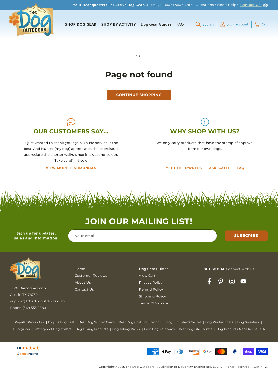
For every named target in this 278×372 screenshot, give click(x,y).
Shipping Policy (152, 296)
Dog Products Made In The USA (241, 329)
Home (80, 269)
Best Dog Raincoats (160, 329)
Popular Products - (30, 322)
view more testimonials (71, 168)
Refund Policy (151, 289)
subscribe (246, 235)
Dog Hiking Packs (126, 329)
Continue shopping (139, 95)
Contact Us (251, 5)
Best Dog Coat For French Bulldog (146, 322)
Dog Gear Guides (153, 269)
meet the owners (184, 168)
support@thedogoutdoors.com (37, 301)
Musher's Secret (189, 322)
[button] (206, 24)
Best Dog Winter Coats (97, 322)
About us (83, 282)
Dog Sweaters (248, 322)
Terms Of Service (153, 303)
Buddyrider (22, 329)
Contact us (84, 289)
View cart (147, 276)
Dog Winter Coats (219, 322)
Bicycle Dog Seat (62, 322)
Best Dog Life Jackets (196, 329)
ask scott (220, 168)
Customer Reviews (91, 276)
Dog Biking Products (92, 329)
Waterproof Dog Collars (53, 329)
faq (240, 168)
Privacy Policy (151, 282)
